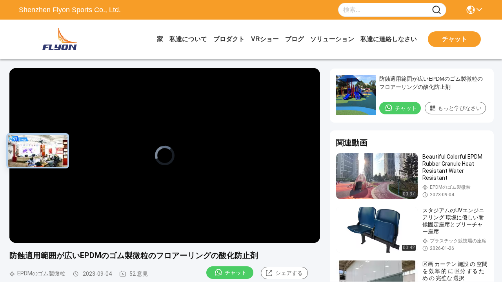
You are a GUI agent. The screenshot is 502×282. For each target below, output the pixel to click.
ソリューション (332, 39)
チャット (236, 272)
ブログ (294, 39)
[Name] (436, 10)
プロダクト (229, 39)
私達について (188, 39)
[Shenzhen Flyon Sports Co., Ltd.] (62, 39)
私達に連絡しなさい (388, 39)
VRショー (265, 39)
